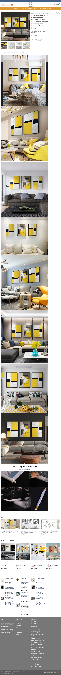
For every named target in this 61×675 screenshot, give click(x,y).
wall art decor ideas (35, 661)
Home (11, 8)
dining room (39, 632)
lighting (37, 647)
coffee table (33, 631)
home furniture (36, 642)
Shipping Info (19, 625)
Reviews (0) (21, 52)
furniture (33, 635)
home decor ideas (35, 640)
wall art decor (36, 660)
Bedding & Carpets (27, 8)
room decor (33, 657)
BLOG (17, 634)
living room (33, 649)
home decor (35, 638)
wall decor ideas (36, 666)
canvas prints (33, 629)
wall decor (35, 664)
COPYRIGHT (19, 632)
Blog (49, 8)
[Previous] (3, 26)
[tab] (3, 53)
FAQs (17, 627)
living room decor (37, 651)
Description (3, 52)
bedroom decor (35, 623)
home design (42, 640)
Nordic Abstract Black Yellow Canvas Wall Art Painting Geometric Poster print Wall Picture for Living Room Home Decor (8, 563)
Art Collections (17, 8)
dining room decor (34, 634)
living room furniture (34, 653)
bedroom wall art (34, 628)
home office (33, 644)
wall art (40, 657)
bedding (40, 619)
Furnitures (34, 8)
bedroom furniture (35, 626)
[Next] (27, 26)
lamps (38, 645)
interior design (39, 644)
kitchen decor (33, 645)
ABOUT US (18, 623)
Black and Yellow (45, 13)
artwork (37, 619)
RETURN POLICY (20, 630)
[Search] (12, 5)
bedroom (33, 621)
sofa (36, 657)
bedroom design (34, 625)
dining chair (38, 631)
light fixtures (33, 647)
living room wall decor (36, 655)
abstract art (33, 619)
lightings (41, 647)
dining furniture (33, 632)
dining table (41, 634)
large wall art (41, 645)
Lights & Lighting (43, 8)
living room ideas (41, 653)
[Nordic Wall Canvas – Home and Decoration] (30, 4)
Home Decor (37, 13)
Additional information (12, 52)
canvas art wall (40, 628)
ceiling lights (38, 629)
